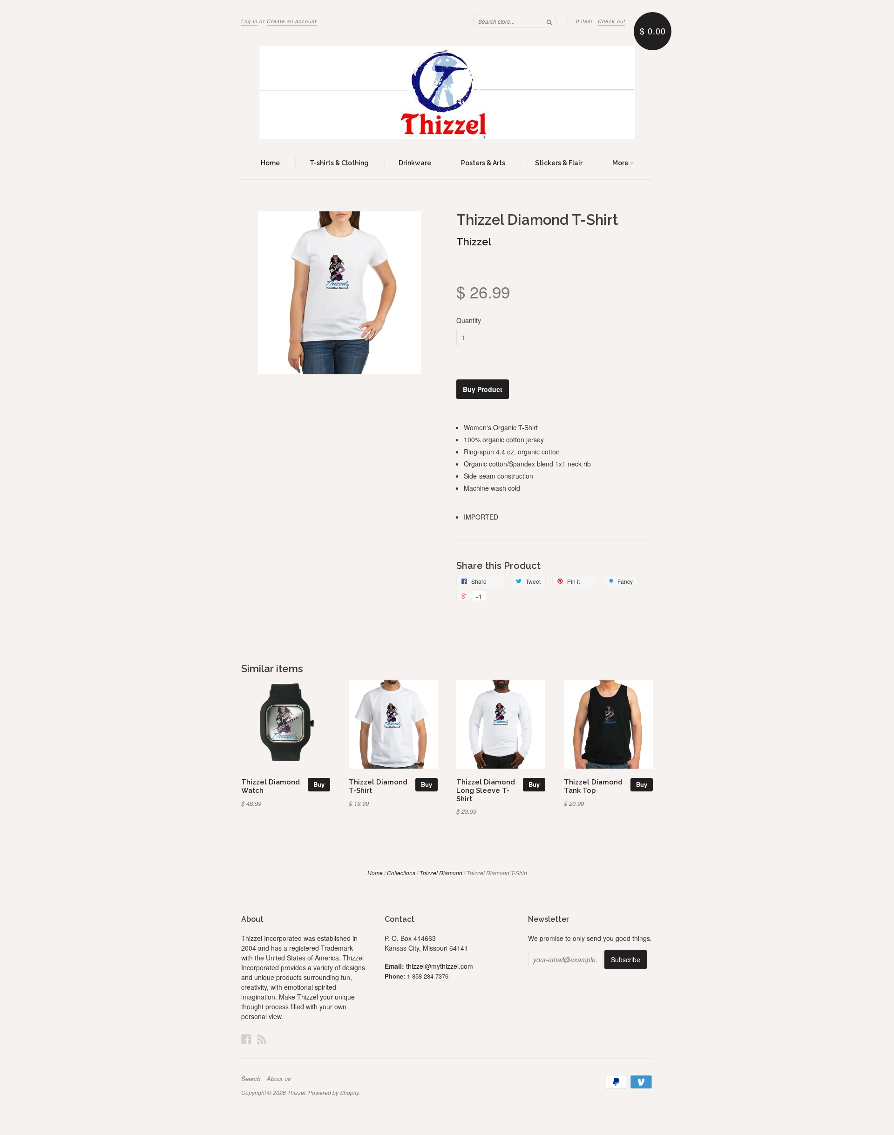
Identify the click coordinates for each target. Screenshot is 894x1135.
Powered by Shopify (333, 1092)
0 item (584, 21)
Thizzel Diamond (441, 873)
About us (279, 1078)
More (621, 163)
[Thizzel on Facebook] (246, 1039)
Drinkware (415, 163)
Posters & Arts (483, 163)
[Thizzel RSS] (262, 1039)
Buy (319, 784)
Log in (249, 21)
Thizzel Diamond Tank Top (593, 786)
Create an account (292, 21)
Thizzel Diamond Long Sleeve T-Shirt (485, 790)
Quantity (468, 320)
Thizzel (473, 242)
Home (270, 163)
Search (250, 1078)
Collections (401, 873)
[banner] (447, 92)
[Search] (549, 21)
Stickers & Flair (558, 163)
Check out (611, 21)
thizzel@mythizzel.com (439, 966)
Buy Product (482, 389)
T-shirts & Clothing (339, 163)
